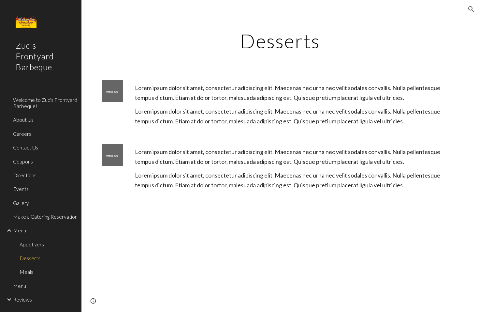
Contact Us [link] (25, 147)
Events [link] (21, 189)
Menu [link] (19, 230)
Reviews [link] (22, 299)
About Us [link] (23, 120)
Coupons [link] (23, 161)
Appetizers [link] (32, 244)
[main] (280, 40)
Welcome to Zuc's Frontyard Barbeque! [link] (45, 103)
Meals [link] (26, 272)
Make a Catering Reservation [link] (45, 216)
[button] (471, 9)
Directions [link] (24, 175)
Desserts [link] (30, 258)
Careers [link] (22, 134)
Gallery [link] (21, 203)
